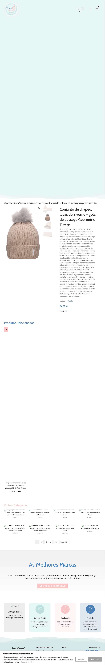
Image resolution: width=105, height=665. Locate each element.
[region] (52, 658)
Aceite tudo (95, 659)
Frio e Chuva (14, 203)
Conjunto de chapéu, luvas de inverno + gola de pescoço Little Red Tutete (15, 485)
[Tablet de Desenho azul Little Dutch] (90, 515)
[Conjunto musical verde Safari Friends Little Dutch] (15, 530)
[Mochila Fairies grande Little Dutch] (65, 530)
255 (56, 542)
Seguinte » (64, 542)
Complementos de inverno (30, 203)
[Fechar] (103, 652)
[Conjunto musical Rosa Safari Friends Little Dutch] (40, 530)
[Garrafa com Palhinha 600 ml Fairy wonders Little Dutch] (15, 515)
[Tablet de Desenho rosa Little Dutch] (65, 515)
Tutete (70, 301)
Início (6, 203)
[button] (77, 9)
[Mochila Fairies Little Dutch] (90, 530)
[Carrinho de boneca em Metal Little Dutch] (40, 515)
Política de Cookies (26, 662)
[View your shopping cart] (97, 9)
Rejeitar (81, 659)
